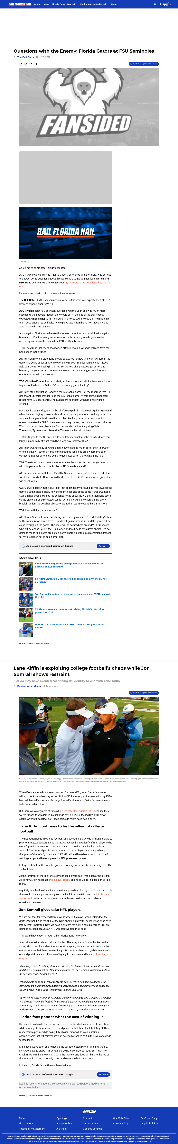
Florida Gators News (38, 643)
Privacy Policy (64, 1123)
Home (22, 643)
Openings (61, 1118)
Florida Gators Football (40, 1095)
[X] (155, 4)
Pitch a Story (26, 1123)
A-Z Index (61, 1128)
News (46, 4)
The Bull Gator (25, 57)
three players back (59, 879)
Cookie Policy (120, 1123)
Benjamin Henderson (29, 686)
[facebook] (160, 4)
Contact (87, 1118)
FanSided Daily (149, 1118)
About (37, 4)
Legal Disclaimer (150, 1123)
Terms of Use (90, 1123)
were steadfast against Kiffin (77, 811)
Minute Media (20, 1136)
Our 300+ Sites (121, 1118)
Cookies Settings (92, 1128)
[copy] (36, 64)
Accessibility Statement (32, 1128)
